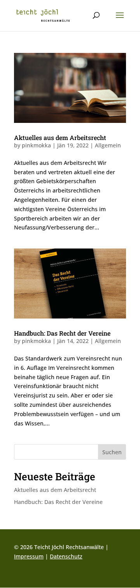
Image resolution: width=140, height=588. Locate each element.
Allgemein (108, 145)
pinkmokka (36, 145)
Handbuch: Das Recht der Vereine (62, 333)
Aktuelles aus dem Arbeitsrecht (60, 137)
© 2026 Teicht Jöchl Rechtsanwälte (59, 547)
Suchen (112, 452)
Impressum (29, 556)
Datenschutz (66, 556)
